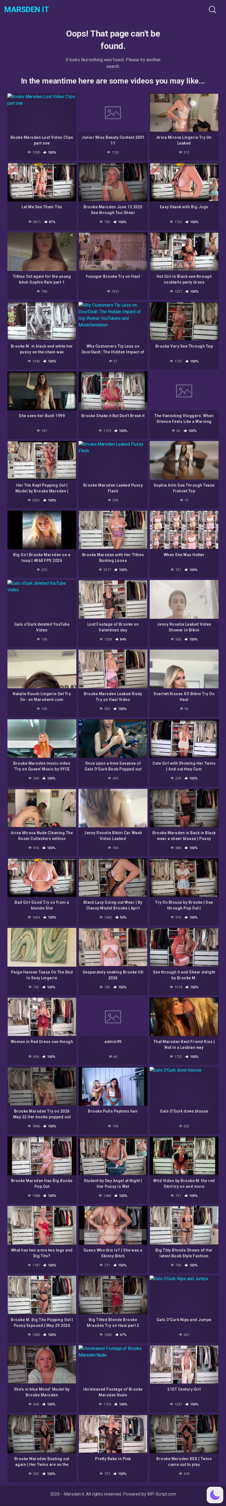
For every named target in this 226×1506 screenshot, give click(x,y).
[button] (215, 1495)
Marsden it (26, 9)
